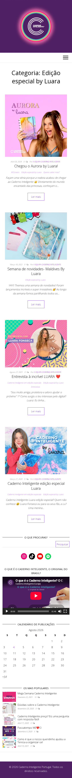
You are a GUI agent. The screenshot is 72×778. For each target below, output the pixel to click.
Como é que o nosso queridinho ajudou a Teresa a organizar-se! (41, 740)
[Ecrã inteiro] (65, 611)
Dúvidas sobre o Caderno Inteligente (38, 704)
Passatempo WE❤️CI (29, 727)
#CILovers (15, 172)
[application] (36, 596)
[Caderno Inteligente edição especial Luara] (36, 450)
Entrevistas (35, 386)
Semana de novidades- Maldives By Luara (36, 271)
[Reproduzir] (7, 611)
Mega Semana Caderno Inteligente (37, 693)
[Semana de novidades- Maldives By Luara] (36, 235)
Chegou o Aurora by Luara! (36, 165)
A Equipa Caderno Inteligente (46, 161)
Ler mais (36, 196)
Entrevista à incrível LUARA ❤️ (36, 376)
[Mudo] (59, 611)
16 (35, 697)
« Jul (5, 676)
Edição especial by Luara (31, 172)
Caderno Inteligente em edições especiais (24, 382)
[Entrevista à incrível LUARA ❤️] (36, 343)
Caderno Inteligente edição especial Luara (36, 486)
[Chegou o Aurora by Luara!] (36, 125)
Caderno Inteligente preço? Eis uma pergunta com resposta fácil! (43, 718)
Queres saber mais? (51, 172)
